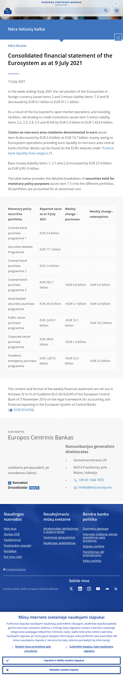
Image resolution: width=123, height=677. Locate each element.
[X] (71, 589)
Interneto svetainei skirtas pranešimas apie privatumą (100, 537)
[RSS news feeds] (116, 589)
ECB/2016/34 (23, 410)
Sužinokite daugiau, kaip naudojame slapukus (91, 649)
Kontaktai (10, 551)
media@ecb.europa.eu (95, 487)
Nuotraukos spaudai (17, 545)
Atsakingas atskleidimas (59, 543)
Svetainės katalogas (16, 569)
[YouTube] (98, 589)
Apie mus (10, 528)
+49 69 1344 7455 (91, 480)
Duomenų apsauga (95, 528)
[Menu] (116, 10)
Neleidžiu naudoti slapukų (63, 670)
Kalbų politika (92, 561)
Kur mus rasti (13, 557)
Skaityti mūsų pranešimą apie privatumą (33, 649)
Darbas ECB (12, 534)
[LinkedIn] (80, 589)
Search (105, 10)
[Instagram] (89, 589)
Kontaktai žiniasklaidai (18, 485)
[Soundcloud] (107, 589)
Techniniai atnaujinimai (59, 537)
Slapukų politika (93, 546)
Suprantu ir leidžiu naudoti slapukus (64, 660)
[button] (116, 3)
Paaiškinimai (12, 540)
